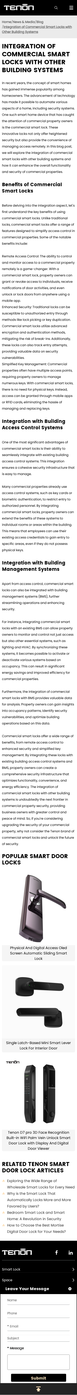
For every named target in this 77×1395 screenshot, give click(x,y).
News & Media (24, 22)
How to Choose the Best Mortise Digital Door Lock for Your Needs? (34, 1228)
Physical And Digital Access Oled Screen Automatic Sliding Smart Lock (38, 953)
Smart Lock (11, 1269)
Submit (38, 1378)
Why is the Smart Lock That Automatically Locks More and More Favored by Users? (36, 1200)
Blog (40, 22)
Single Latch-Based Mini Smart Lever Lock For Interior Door (38, 1045)
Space (7, 1280)
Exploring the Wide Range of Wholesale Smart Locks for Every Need (38, 1184)
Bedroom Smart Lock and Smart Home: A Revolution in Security (33, 1215)
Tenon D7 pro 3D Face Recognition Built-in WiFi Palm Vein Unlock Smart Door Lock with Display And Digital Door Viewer (38, 1140)
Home (6, 22)
